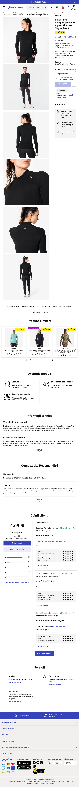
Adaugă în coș (63, 84)
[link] (17, 543)
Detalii (39, 450)
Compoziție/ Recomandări (62, 306)
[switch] (74, 84)
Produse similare (13, 306)
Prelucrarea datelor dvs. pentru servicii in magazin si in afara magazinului (29, 781)
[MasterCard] (8, 764)
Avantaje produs (28, 306)
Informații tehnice (43, 306)
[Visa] (4, 764)
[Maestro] (13, 764)
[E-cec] (13, 769)
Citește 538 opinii (66, 37)
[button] (39, 321)
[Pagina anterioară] (26, 359)
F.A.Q (53, 781)
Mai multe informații (16, 682)
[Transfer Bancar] (4, 769)
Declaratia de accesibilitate (47, 783)
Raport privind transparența (65, 781)
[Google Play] (24, 768)
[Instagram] (41, 763)
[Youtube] (37, 763)
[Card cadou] (8, 768)
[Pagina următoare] (52, 359)
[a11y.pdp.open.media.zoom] (26, 40)
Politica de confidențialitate (46, 779)
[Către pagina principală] (15, 7)
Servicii (45, 312)
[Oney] (4, 772)
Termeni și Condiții (30, 779)
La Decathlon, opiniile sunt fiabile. (17, 582)
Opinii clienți (35, 312)
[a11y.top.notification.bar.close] (75, 2)
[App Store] (24, 764)
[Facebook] (34, 763)
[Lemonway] (13, 772)
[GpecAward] (39, 773)
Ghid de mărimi (71, 69)
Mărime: (57, 69)
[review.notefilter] (31, 557)
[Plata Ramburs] (8, 772)
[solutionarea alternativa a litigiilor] (55, 763)
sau (67, 125)
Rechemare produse (32, 783)
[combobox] (65, 73)
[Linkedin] (34, 767)
